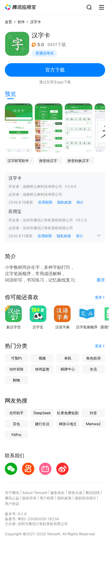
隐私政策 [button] (64, 202)
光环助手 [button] (16, 413)
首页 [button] (8, 22)
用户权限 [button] (47, 498)
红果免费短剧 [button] (68, 413)
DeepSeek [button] (42, 413)
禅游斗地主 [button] (68, 424)
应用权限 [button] (45, 202)
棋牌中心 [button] (68, 369)
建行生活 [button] (42, 424)
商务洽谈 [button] (75, 492)
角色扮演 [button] (93, 358)
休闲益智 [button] (42, 369)
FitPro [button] (16, 435)
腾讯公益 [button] (12, 498)
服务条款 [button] (57, 492)
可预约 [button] (16, 358)
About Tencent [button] (34, 492)
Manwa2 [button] (93, 424)
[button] (20, 7)
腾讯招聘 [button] (92, 492)
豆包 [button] (16, 424)
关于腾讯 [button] (12, 492)
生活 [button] (93, 369)
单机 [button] (67, 358)
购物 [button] (16, 380)
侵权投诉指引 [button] (85, 498)
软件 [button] (21, 22)
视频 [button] (42, 358)
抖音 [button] (93, 413)
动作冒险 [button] (16, 369)
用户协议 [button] (12, 503)
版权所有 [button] (29, 498)
